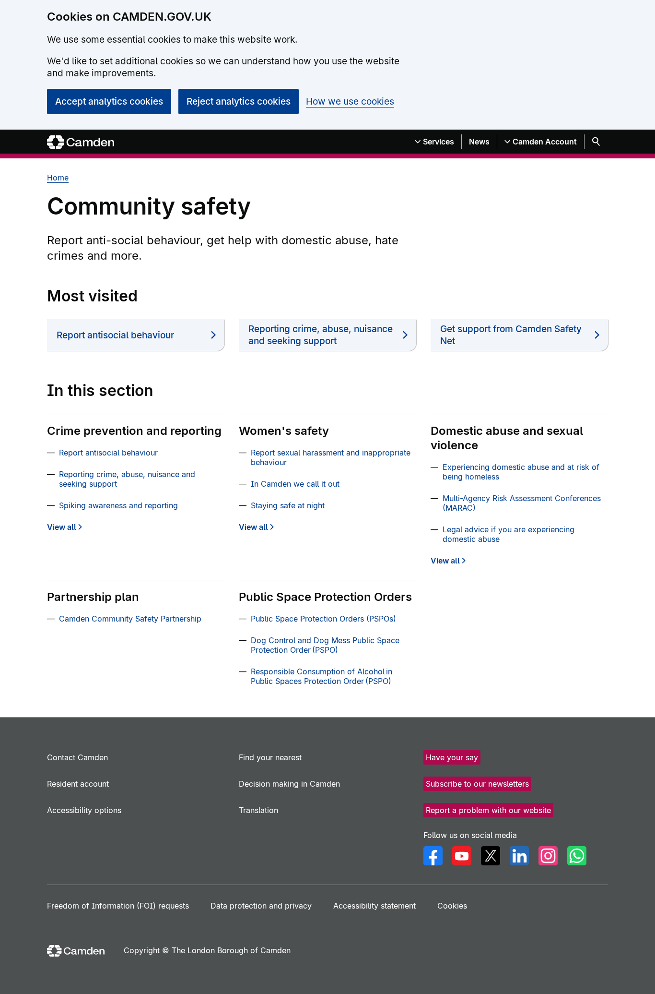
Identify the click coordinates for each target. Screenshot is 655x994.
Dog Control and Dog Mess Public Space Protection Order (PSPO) (325, 645)
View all (61, 527)
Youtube (461, 855)
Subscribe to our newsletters (477, 784)
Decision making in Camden (289, 784)
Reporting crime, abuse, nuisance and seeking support (320, 335)
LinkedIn (519, 855)
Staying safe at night (288, 505)
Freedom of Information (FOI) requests (118, 905)
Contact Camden (77, 757)
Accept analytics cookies (109, 101)
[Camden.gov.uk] (80, 142)
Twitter (490, 855)
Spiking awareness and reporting (118, 505)
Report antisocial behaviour (115, 335)
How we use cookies (350, 101)
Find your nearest (270, 757)
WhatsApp (576, 855)
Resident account (78, 784)
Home (58, 177)
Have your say (452, 757)
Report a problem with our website (488, 810)
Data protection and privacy (261, 905)
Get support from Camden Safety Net (511, 335)
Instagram (548, 855)
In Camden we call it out (295, 484)
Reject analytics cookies (239, 101)
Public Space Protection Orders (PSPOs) (323, 618)
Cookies (452, 905)
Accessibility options (84, 810)
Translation (258, 810)
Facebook (433, 855)
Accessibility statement (374, 905)
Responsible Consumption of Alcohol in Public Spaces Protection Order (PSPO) (322, 676)
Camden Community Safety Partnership (130, 618)
